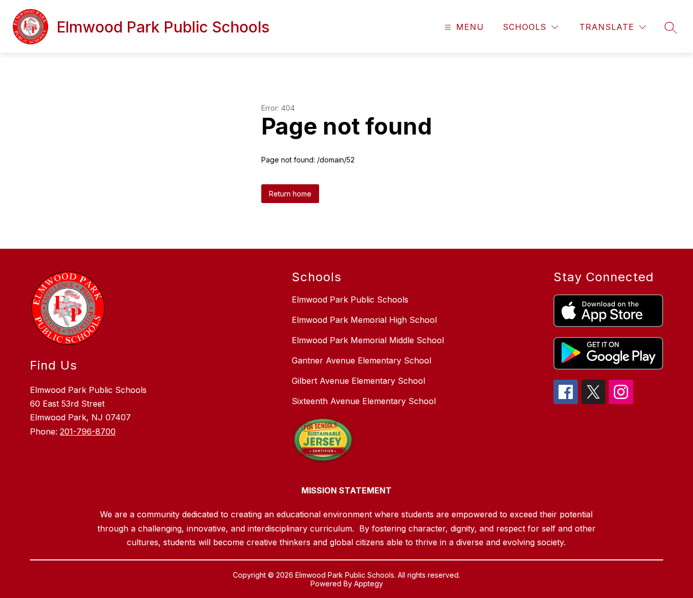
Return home (290, 193)
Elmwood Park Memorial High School (364, 320)
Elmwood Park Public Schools (350, 299)
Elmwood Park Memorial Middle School (368, 340)
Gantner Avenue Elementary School (361, 360)
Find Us (53, 365)
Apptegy (368, 583)
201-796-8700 (88, 431)
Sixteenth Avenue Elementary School (364, 401)
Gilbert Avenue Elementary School (358, 381)
